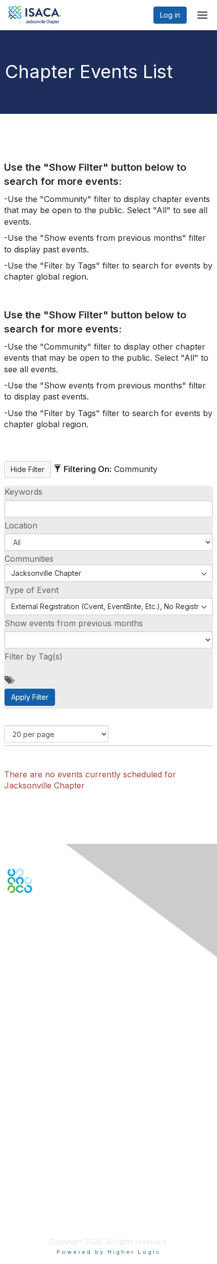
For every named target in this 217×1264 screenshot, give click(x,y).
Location (21, 525)
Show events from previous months (74, 623)
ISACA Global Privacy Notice (54, 1202)
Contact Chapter (35, 1001)
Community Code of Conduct (56, 1172)
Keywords (23, 492)
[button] (108, 542)
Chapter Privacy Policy (45, 1216)
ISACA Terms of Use (41, 1191)
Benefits (21, 1084)
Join (15, 1074)
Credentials (26, 1094)
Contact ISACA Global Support (59, 1016)
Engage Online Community (52, 943)
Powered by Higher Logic (109, 1251)
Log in (170, 15)
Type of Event (32, 590)
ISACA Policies (32, 1181)
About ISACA (28, 1162)
